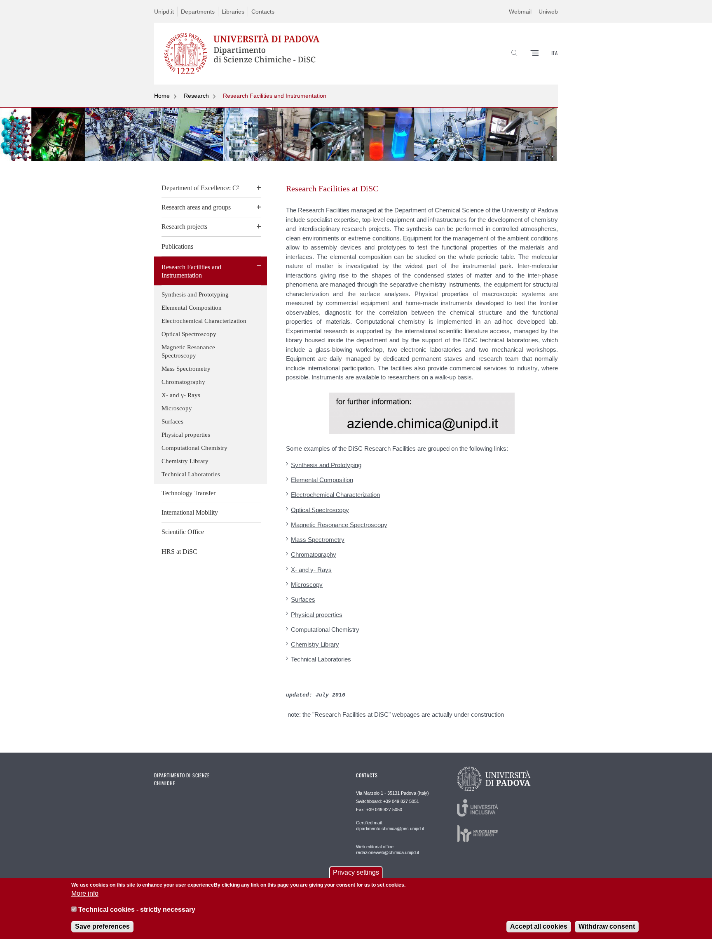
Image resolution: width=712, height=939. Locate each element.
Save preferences (102, 926)
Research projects (184, 226)
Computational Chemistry (194, 448)
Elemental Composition (192, 307)
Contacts (262, 11)
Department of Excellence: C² (200, 187)
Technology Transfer (188, 493)
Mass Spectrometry (186, 368)
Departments (198, 11)
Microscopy (177, 408)
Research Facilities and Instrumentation (274, 95)
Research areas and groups (196, 207)
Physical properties (186, 434)
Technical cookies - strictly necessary (136, 909)
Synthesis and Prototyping (195, 294)
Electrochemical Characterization (204, 321)
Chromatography (183, 382)
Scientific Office (183, 531)
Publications (177, 246)
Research (196, 95)
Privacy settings (356, 872)
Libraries (233, 11)
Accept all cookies (538, 926)
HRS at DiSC (179, 551)
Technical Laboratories (191, 474)
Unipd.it (164, 11)
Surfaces (172, 421)
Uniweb (548, 11)
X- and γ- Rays (181, 395)
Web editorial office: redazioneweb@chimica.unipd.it (387, 849)
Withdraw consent (606, 926)
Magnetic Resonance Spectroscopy (188, 351)
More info (84, 893)
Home (162, 95)
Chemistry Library (185, 461)
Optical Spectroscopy (189, 334)
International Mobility (190, 512)
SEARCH (543, 65)
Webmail (520, 11)
